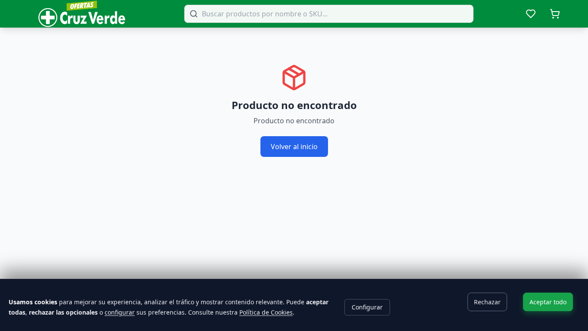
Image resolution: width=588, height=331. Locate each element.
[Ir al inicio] (82, 14)
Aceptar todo (547, 302)
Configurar (367, 307)
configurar (120, 312)
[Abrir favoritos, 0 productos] (530, 13)
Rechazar (487, 302)
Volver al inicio (294, 146)
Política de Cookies (266, 312)
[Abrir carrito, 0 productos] (554, 13)
